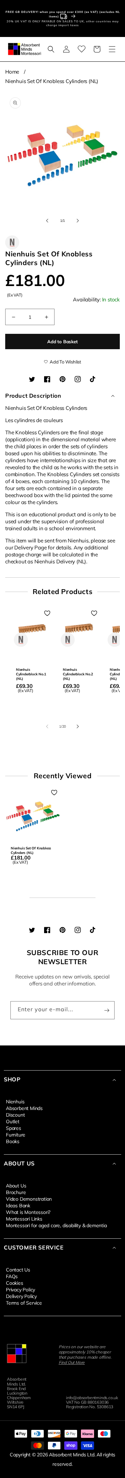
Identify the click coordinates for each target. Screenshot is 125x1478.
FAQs (12, 1276)
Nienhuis (15, 1101)
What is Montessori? (28, 1212)
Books (12, 1141)
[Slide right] (77, 220)
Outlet (12, 1121)
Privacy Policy (20, 1289)
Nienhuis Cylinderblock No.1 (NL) (31, 674)
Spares (13, 1128)
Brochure (16, 1192)
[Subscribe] (106, 1010)
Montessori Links (24, 1218)
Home (12, 71)
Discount (15, 1114)
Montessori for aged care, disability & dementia (56, 1225)
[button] (51, 49)
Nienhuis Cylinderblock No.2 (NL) (78, 674)
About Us (16, 1185)
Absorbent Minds (24, 1108)
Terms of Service (24, 1302)
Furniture (15, 1134)
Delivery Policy (21, 1296)
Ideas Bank (18, 1205)
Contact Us (18, 1269)
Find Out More (72, 1362)
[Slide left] (47, 220)
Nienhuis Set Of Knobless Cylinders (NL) (51, 81)
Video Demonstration (29, 1198)
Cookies (14, 1282)
